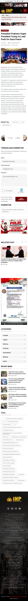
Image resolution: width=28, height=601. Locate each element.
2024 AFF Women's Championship (19, 437)
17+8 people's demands (7, 430)
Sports (5, 361)
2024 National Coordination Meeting (10, 477)
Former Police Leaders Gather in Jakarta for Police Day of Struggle (17, 388)
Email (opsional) (5, 165)
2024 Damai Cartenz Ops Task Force (10, 451)
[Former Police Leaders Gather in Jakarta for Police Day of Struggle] (4, 389)
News (7, 15)
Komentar (4, 172)
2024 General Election (7, 457)
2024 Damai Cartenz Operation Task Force (11, 445)
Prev (11, 138)
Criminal (5, 335)
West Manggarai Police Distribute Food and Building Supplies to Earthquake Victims (17, 404)
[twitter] (17, 1)
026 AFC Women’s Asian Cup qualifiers (14, 418)
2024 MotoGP (21, 474)
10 (3, 421)
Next (18, 138)
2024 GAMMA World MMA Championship (11, 454)
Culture (5, 340)
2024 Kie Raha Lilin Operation (8, 460)
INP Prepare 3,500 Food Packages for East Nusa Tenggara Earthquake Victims (18, 396)
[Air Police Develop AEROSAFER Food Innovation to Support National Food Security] (4, 381)
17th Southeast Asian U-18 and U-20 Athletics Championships (12, 434)
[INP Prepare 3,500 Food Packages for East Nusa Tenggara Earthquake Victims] (4, 397)
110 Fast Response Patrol (12, 421)
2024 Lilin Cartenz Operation (8, 463)
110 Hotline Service (6, 424)
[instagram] (19, 1)
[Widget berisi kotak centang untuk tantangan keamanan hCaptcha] (12, 191)
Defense (5, 344)
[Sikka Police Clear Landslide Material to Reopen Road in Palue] (4, 374)
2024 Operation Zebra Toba (8, 480)
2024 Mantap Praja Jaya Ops (8, 471)
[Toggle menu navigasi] (25, 11)
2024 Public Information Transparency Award (12, 483)
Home (3, 15)
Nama (3, 158)
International (5, 30)
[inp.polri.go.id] (7, 10)
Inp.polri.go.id (4, 67)
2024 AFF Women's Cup (7, 439)
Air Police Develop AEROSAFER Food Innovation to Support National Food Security (16, 380)
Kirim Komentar (21, 199)
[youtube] (22, 1)
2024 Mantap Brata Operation (8, 468)
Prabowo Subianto (6, 125)
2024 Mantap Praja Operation (8, 474)
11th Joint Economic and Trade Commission (12, 427)
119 (15, 424)
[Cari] (21, 11)
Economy (5, 348)
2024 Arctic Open (19, 439)
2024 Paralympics (21, 480)
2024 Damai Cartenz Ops (7, 448)
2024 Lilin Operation (6, 465)
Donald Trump (15, 122)
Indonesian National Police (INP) (17, 596)
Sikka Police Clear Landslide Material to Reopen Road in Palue (17, 372)
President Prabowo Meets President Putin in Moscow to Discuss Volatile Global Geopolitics (13, 260)
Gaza (23, 122)
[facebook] (15, 1)
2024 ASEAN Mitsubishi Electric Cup (10, 442)
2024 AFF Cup (5, 437)
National (5, 357)
